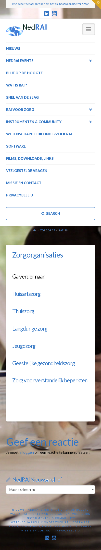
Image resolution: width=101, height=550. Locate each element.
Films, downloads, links (30, 526)
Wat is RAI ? (20, 513)
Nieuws (18, 509)
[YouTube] (54, 14)
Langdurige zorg (29, 328)
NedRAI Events (40, 509)
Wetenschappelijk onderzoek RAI (40, 522)
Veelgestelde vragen (73, 526)
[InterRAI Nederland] (26, 30)
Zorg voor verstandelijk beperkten (49, 380)
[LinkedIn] (46, 14)
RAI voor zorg (77, 513)
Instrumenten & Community (50, 518)
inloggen (26, 452)
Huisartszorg (26, 294)
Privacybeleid (67, 530)
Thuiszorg (23, 311)
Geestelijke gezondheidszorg (43, 363)
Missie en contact (36, 530)
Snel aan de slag (48, 513)
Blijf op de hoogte (72, 509)
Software (81, 522)
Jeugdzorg (23, 346)
